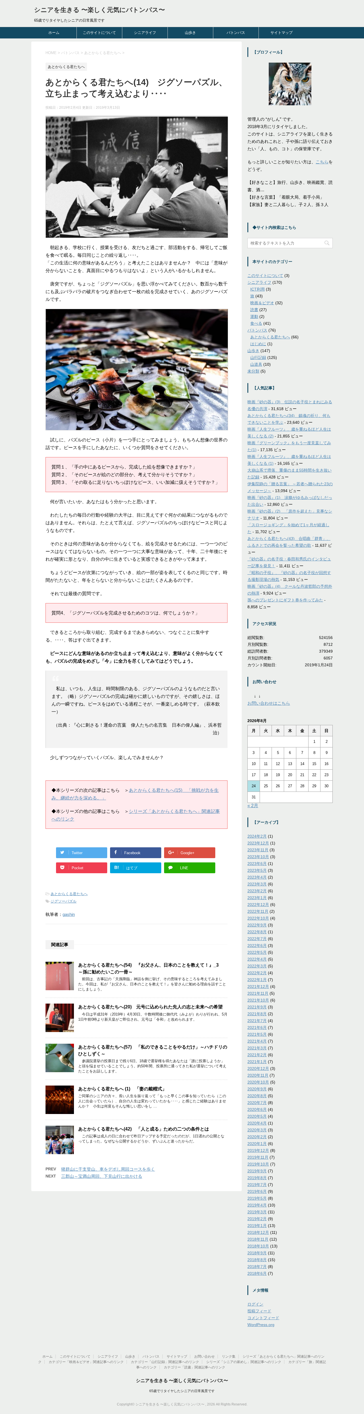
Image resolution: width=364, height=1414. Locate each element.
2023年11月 (257, 850)
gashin (69, 914)
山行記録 (258, 357)
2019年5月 (257, 1198)
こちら (322, 161)
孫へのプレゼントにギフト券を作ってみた (285, 600)
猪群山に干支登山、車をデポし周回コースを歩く (108, 1169)
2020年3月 (257, 1130)
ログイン (255, 1304)
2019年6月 (257, 1191)
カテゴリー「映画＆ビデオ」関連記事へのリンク (86, 1362)
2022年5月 (257, 952)
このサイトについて (99, 32)
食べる (256, 323)
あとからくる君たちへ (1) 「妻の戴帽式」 (122, 1088)
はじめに (258, 344)
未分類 (253, 371)
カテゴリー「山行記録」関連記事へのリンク (165, 1362)
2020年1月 (257, 1143)
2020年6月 (257, 1109)
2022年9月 (257, 925)
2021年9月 (257, 1007)
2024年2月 (257, 836)
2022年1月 (257, 979)
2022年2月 (257, 973)
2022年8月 (257, 932)
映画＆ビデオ (262, 303)
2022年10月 (258, 918)
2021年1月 (257, 1061)
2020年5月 (257, 1116)
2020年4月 (257, 1123)
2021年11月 (257, 993)
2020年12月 (258, 1068)
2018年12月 (258, 1232)
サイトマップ (281, 32)
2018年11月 (257, 1239)
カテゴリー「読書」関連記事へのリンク (194, 1367)
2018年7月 (257, 1266)
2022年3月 (257, 966)
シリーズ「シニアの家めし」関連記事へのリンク (243, 1362)
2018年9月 (257, 1253)
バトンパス (236, 32)
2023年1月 (257, 897)
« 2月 (252, 805)
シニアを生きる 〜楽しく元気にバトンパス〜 (99, 9)
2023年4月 (257, 877)
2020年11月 (257, 1075)
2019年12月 (258, 1150)
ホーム (53, 32)
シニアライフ (145, 32)
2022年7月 (257, 938)
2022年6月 (257, 945)
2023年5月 (257, 870)
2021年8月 (257, 1014)
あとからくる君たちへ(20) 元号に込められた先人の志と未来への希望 (150, 1006)
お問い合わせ (204, 1356)
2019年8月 (257, 1177)
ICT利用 (257, 289)
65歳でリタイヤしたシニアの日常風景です (182, 1391)
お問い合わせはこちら (268, 703)
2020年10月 (258, 1082)
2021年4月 (257, 1041)
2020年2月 (257, 1137)
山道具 (256, 364)
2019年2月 (257, 1218)
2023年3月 (257, 884)
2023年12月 (258, 843)
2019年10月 (258, 1164)
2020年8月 (257, 1096)
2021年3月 (257, 1048)
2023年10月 (258, 856)
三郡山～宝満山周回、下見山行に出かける (101, 1176)
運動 (254, 316)
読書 (254, 309)
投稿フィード (259, 1311)
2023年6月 (257, 863)
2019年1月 (257, 1225)
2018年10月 (258, 1246)
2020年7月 (257, 1102)
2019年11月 (257, 1157)
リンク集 (228, 1356)
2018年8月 (257, 1259)
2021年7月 (257, 1020)
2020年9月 (257, 1089)
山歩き (190, 32)
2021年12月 (258, 986)
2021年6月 (257, 1027)
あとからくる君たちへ (69, 894)
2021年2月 (257, 1055)
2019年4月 (257, 1205)
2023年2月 (257, 891)
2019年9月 (257, 1171)
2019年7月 (257, 1184)
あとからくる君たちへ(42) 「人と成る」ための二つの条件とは (143, 1129)
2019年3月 (257, 1212)
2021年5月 (257, 1034)
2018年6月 (257, 1273)
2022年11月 (257, 911)
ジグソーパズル (63, 901)
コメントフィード (263, 1318)
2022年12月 (258, 904)
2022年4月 (257, 959)
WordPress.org (260, 1324)
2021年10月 (258, 1000)
